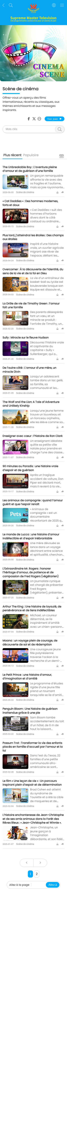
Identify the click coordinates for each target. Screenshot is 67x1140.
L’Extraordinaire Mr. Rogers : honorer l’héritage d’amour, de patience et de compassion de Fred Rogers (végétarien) (31, 572)
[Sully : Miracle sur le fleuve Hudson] (15, 348)
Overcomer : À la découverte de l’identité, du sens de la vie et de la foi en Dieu (33, 271)
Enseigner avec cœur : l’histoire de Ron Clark (33, 436)
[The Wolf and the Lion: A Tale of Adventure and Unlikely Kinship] (15, 417)
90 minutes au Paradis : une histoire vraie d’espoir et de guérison (30, 468)
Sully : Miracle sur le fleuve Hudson (26, 337)
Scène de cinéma (25, 192)
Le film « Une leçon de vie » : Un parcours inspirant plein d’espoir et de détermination (32, 783)
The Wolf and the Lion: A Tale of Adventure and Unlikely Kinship (31, 404)
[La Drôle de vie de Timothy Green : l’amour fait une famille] (15, 318)
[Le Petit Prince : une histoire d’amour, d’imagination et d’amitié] (15, 689)
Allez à (52, 884)
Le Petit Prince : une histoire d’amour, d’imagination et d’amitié (27, 676)
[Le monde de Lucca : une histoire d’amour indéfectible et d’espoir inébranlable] (15, 549)
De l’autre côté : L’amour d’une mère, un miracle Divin (29, 369)
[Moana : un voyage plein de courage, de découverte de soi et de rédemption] (15, 655)
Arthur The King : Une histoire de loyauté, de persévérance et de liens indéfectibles (32, 608)
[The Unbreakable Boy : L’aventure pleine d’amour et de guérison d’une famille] (15, 182)
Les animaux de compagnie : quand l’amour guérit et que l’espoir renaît (33, 502)
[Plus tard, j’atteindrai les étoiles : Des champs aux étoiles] (15, 250)
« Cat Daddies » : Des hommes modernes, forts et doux (30, 203)
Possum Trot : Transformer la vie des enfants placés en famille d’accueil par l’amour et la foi (33, 747)
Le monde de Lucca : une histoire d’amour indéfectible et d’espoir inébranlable (31, 536)
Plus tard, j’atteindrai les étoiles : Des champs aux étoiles (33, 237)
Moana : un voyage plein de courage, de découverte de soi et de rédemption (30, 642)
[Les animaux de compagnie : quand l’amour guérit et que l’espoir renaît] (15, 515)
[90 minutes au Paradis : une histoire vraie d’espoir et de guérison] (15, 481)
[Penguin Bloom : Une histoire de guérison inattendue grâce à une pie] (15, 723)
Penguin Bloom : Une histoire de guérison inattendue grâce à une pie (30, 710)
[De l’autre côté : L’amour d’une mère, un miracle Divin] (15, 382)
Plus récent (12, 155)
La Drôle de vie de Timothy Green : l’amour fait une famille (31, 305)
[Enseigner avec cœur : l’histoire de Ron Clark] (15, 447)
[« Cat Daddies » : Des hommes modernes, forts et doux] (15, 216)
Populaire (31, 155)
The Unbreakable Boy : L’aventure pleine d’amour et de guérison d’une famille (30, 169)
